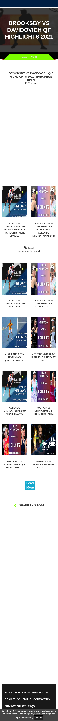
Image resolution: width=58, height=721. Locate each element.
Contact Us (41, 699)
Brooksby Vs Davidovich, (29, 251)
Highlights (22, 692)
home (8, 692)
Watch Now (40, 692)
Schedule (24, 699)
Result (10, 699)
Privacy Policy (15, 706)
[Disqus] (29, 561)
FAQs (31, 706)
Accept (38, 717)
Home (24, 57)
